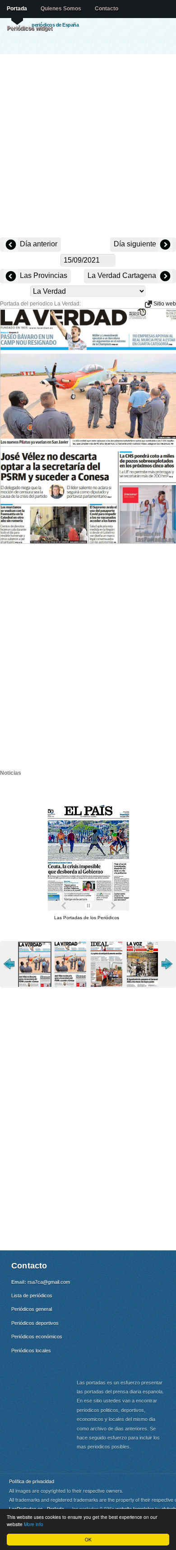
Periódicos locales (31, 1350)
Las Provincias (42, 275)
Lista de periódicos (31, 1295)
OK (88, 1539)
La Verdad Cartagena (123, 275)
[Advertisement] (88, 147)
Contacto (106, 8)
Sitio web (164, 304)
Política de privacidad (31, 1481)
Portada (17, 8)
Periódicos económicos (36, 1336)
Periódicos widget (29, 28)
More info (33, 1524)
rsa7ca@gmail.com (49, 1282)
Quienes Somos (61, 8)
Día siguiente (136, 244)
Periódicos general (31, 1309)
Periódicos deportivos (35, 1323)
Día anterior (37, 244)
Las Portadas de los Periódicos (86, 917)
